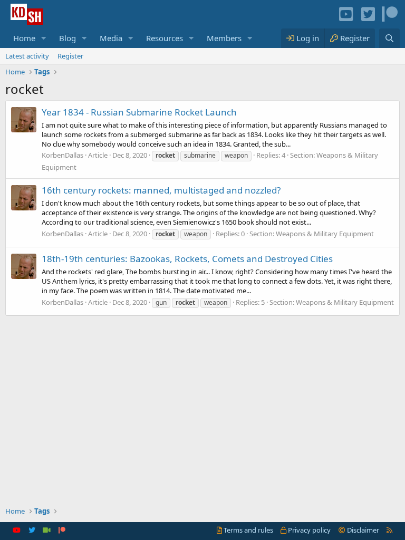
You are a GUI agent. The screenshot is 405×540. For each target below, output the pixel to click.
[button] (43, 38)
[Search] (389, 38)
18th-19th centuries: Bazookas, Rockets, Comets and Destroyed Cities (187, 259)
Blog (67, 38)
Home (24, 38)
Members (224, 38)
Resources (164, 38)
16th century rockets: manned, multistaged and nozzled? (161, 190)
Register (70, 56)
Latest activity (27, 56)
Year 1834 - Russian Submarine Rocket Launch (139, 112)
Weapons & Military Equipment (325, 233)
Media (111, 38)
